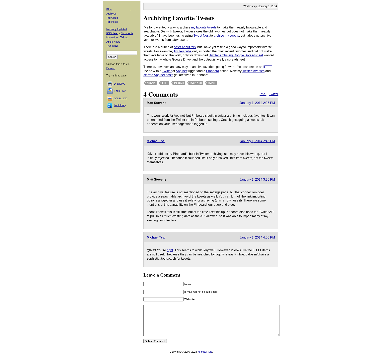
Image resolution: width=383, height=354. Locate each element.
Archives (111, 13)
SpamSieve (120, 98)
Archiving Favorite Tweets (178, 17)
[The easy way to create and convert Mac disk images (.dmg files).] (110, 83)
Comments (127, 33)
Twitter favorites (253, 71)
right (170, 250)
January (263, 6)
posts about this (185, 47)
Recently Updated (116, 29)
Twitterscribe (183, 51)
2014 (274, 6)
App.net (181, 71)
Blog (109, 9)
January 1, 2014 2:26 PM (257, 103)
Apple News (113, 41)
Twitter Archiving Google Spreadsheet (236, 55)
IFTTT (267, 66)
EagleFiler (119, 90)
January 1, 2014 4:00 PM (257, 237)
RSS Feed (112, 33)
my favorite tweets (203, 27)
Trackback (112, 45)
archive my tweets (226, 35)
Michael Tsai (156, 141)
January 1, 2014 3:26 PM (257, 179)
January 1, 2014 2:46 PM (257, 141)
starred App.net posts (158, 75)
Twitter (167, 71)
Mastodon (112, 37)
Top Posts (112, 21)
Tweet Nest (201, 35)
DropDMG (119, 83)
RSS (263, 94)
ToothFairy (120, 105)
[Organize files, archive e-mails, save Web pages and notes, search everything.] (110, 90)
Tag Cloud (112, 17)
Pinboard (212, 71)
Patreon (110, 68)
